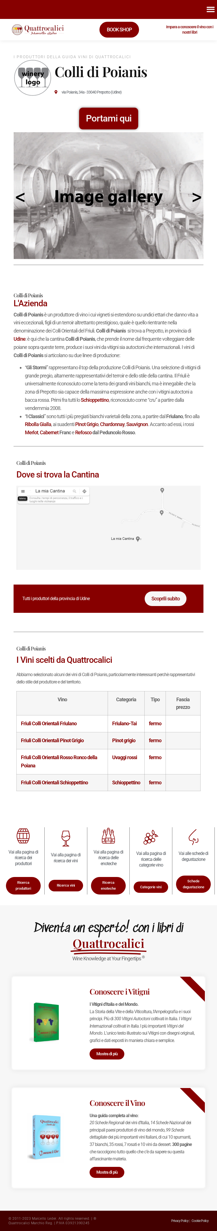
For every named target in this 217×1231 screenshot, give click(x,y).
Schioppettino (95, 400)
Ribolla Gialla (38, 424)
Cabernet (49, 432)
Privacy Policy (179, 1221)
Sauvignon (137, 424)
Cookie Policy (200, 1221)
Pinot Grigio (86, 424)
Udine (19, 339)
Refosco (83, 432)
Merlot (31, 432)
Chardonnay (112, 424)
